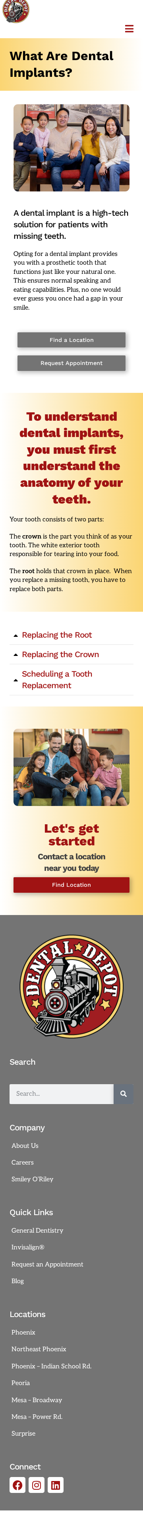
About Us (25, 1146)
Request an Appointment (47, 1264)
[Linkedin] (56, 1485)
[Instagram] (36, 1485)
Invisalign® (28, 1247)
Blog (18, 1281)
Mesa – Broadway (37, 1400)
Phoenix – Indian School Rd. (51, 1366)
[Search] (123, 1094)
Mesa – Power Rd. (37, 1417)
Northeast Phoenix (39, 1349)
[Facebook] (17, 1485)
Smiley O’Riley (33, 1179)
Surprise (23, 1434)
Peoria (21, 1383)
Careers (23, 1163)
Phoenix (23, 1333)
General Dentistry (38, 1231)
